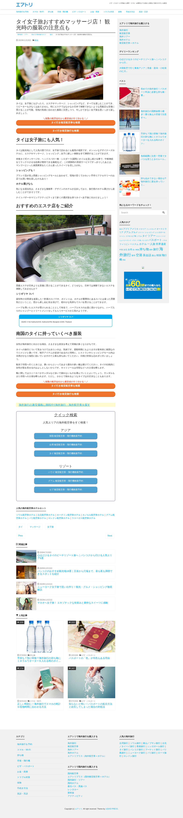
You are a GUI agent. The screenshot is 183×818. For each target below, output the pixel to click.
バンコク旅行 (136, 749)
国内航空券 (73, 773)
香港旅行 (141, 746)
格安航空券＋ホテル (129, 43)
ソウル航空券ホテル (25, 515)
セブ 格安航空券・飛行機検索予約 (65, 489)
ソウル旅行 (135, 743)
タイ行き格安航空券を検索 (65, 122)
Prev (20, 536)
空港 (139, 255)
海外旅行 (123, 30)
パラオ (165, 240)
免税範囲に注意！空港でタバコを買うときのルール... (154, 157)
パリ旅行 (151, 753)
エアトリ (78, 809)
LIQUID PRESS (112, 809)
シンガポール (160, 232)
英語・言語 (143, 12)
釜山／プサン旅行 (151, 743)
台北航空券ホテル (46, 515)
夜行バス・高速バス (77, 786)
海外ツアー (124, 36)
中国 (121, 250)
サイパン (141, 232)
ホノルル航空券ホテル (93, 515)
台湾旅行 (123, 743)
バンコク (145, 240)
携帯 (151, 250)
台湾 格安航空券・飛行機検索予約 (65, 445)
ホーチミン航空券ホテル (68, 515)
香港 (123, 260)
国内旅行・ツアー (76, 780)
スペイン (122, 236)
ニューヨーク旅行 (136, 753)
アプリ (126, 229)
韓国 (158, 255)
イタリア (142, 229)
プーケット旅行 (152, 749)
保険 (120, 12)
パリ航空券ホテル (37, 518)
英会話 (147, 255)
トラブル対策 (108, 12)
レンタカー (73, 789)
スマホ (128, 236)
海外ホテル (124, 40)
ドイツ (158, 236)
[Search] (163, 212)
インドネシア (151, 229)
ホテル (143, 243)
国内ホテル (73, 783)
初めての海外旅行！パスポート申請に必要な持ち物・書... (154, 92)
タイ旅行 (123, 749)
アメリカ (134, 229)
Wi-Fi (121, 229)
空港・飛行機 (62, 12)
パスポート (155, 239)
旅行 (156, 249)
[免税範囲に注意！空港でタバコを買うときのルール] (130, 164)
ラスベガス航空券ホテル (83, 518)
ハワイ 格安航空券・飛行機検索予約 (65, 472)
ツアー (152, 235)
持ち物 (50, 12)
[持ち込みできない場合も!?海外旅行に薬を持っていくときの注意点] (130, 187)
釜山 (154, 255)
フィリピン (124, 244)
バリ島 (139, 240)
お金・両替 (94, 12)
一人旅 (151, 243)
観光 (36, 40)
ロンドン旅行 (130, 756)
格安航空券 (124, 33)
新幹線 (71, 793)
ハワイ (134, 240)
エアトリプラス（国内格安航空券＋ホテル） (89, 777)
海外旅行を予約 (22, 12)
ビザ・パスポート (79, 12)
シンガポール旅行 (155, 746)
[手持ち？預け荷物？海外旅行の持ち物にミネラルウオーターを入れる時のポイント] (130, 142)
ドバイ (163, 236)
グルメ (134, 232)
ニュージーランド (125, 240)
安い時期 (135, 250)
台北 (125, 250)
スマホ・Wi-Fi (38, 12)
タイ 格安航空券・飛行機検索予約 (65, 453)
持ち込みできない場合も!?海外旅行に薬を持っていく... (153, 181)
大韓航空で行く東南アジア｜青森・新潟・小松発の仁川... (143, 69)
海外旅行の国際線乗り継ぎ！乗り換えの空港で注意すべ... (154, 114)
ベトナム (134, 244)
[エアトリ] (24, 4)
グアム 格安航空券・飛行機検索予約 (65, 481)
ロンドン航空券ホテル (59, 518)
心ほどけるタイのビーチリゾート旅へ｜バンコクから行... (143, 61)
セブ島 (133, 236)
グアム (127, 232)
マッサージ (35, 527)
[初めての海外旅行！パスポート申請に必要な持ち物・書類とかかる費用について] (130, 97)
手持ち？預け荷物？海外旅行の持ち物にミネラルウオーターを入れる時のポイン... (154, 138)
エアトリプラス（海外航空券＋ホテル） (87, 756)
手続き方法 (130, 12)
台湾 (130, 249)
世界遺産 (161, 244)
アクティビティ (75, 796)
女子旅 (50, 527)
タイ (20, 527)
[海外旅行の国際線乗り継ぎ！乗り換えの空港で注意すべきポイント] (130, 120)
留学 (133, 256)
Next (110, 536)
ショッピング (149, 232)
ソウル (139, 236)
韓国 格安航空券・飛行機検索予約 (65, 436)
